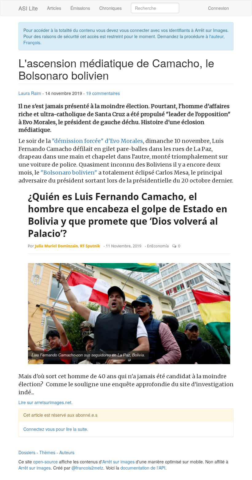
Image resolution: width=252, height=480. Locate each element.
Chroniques (110, 8)
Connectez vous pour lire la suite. (55, 429)
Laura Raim (29, 93)
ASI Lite (28, 8)
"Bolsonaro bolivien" (68, 172)
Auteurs (66, 452)
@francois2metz (87, 468)
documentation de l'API (142, 468)
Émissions (80, 8)
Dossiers (26, 452)
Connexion (218, 8)
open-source (45, 461)
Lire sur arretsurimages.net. (45, 402)
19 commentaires (103, 93)
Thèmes (47, 452)
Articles (54, 8)
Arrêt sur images (118, 461)
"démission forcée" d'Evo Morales (97, 140)
